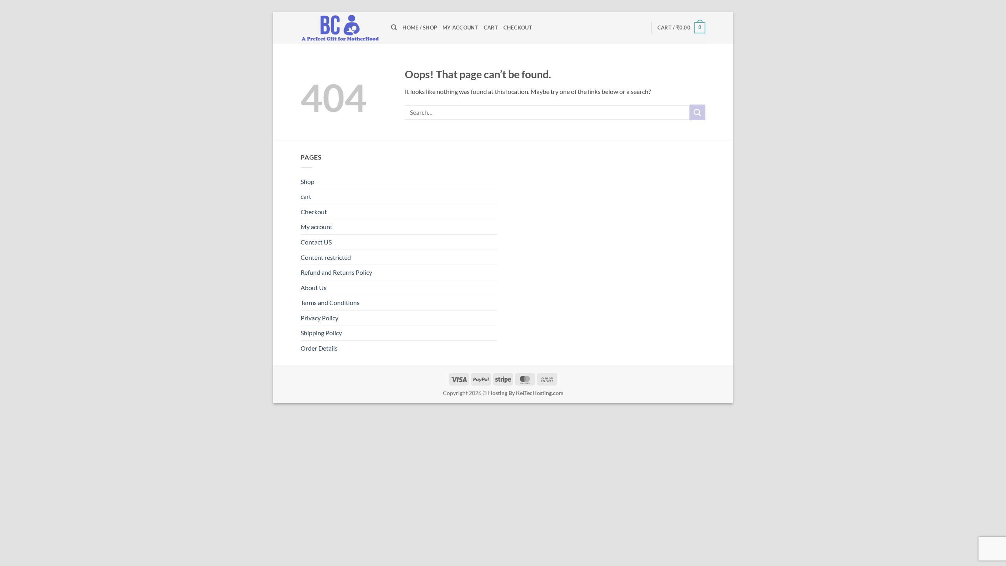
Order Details (319, 348)
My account (460, 27)
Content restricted (326, 257)
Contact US (316, 242)
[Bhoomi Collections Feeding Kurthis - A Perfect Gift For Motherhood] (340, 28)
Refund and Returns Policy (336, 272)
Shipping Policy (321, 332)
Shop (307, 181)
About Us (314, 287)
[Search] (394, 27)
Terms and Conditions (330, 302)
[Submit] (697, 112)
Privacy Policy (319, 318)
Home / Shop (419, 27)
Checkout (517, 27)
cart (491, 27)
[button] (681, 28)
